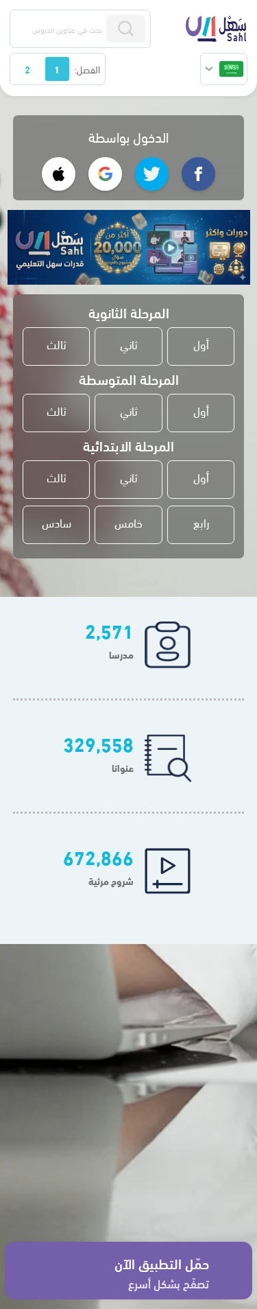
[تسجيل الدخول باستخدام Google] (105, 174)
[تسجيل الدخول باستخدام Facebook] (198, 174)
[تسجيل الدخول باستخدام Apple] (58, 174)
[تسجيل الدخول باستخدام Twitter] (152, 174)
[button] (223, 69)
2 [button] (27, 69)
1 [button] (57, 69)
